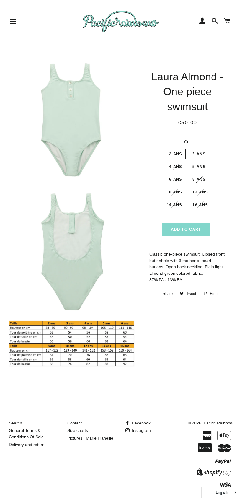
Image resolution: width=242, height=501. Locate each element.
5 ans (199, 167)
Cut (187, 141)
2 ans (175, 154)
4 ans (175, 167)
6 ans (175, 179)
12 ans (200, 192)
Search (15, 423)
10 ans (174, 192)
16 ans (200, 205)
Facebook (141, 423)
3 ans (199, 154)
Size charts (77, 430)
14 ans (174, 205)
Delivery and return (27, 444)
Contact (74, 423)
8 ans (199, 179)
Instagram (141, 430)
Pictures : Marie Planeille (90, 438)
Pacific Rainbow (218, 423)
